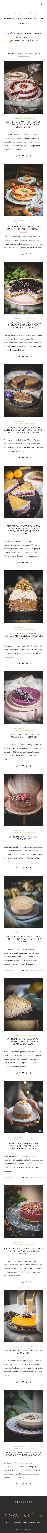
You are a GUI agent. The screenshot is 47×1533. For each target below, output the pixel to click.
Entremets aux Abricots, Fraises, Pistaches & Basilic (23, 227)
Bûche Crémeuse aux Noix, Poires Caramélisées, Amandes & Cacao (23, 636)
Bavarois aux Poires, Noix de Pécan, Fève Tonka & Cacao (23, 1453)
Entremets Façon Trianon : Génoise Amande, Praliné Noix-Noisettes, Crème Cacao (23, 430)
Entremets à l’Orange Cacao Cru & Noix (23, 1351)
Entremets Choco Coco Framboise (23, 838)
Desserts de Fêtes (21, 220)
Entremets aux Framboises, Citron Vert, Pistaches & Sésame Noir (23, 124)
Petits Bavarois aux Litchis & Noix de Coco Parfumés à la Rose (23, 939)
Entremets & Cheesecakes (23, 118)
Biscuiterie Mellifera (23, 40)
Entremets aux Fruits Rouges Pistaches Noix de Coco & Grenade (23, 1251)
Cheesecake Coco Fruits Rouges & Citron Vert (23, 735)
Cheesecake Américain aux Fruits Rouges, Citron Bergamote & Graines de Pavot (23, 530)
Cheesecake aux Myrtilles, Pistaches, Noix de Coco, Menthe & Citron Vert (23, 325)
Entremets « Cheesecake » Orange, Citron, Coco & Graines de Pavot (24, 1041)
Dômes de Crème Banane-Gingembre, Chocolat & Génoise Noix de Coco (23, 1146)
